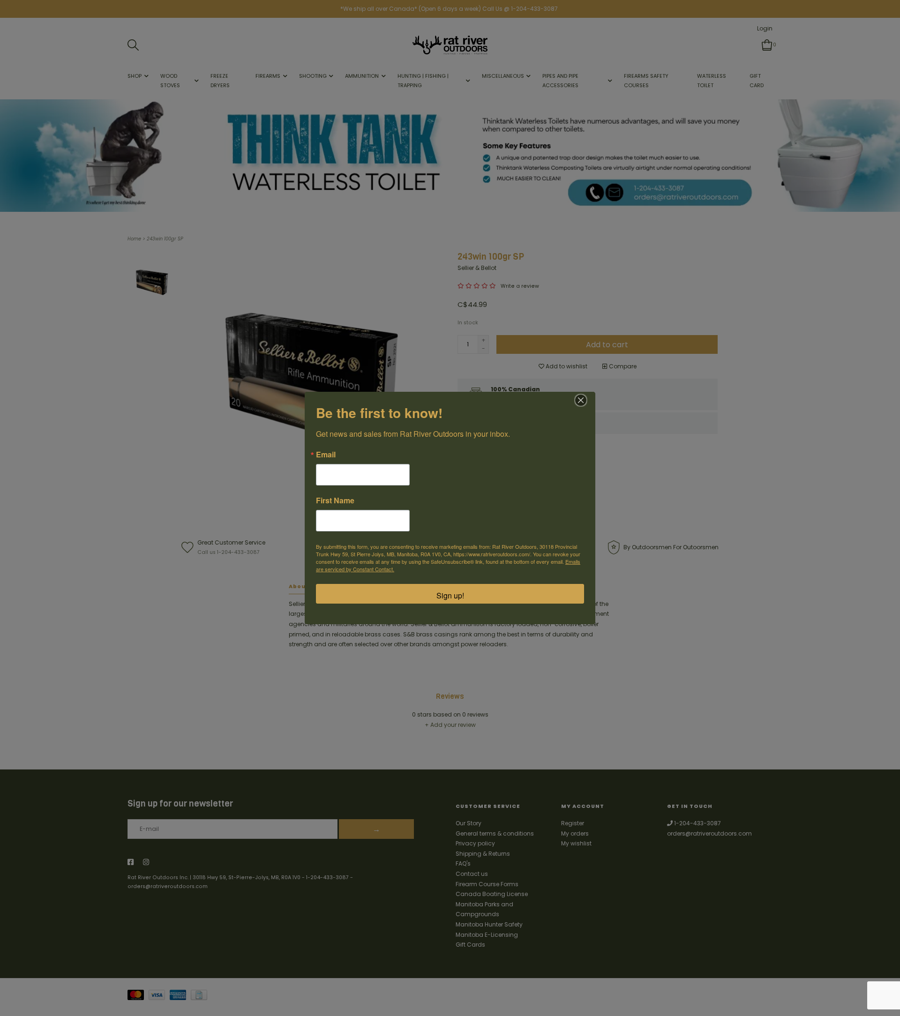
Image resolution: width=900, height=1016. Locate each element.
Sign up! (450, 595)
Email (326, 454)
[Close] (580, 400)
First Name (335, 500)
